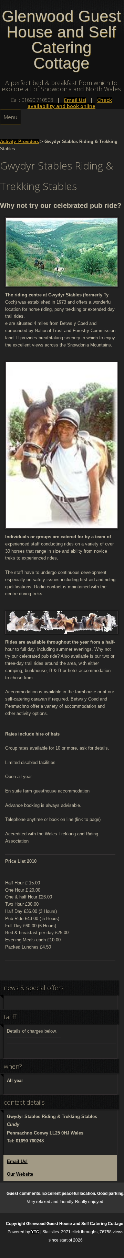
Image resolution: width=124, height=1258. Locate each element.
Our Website (20, 1174)
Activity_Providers (19, 141)
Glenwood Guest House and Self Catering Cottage (61, 40)
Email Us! (75, 100)
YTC (35, 1232)
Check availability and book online (70, 103)
